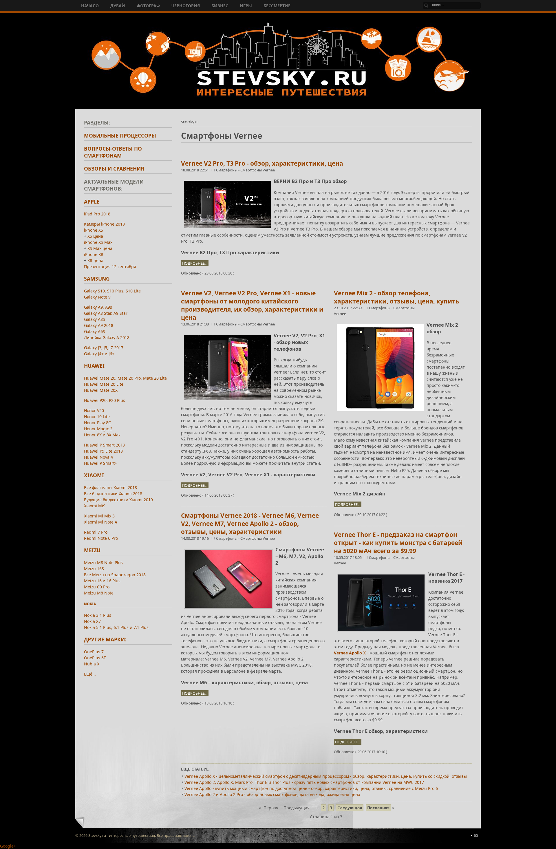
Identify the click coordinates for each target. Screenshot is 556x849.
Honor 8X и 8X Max (102, 435)
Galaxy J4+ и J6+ (99, 353)
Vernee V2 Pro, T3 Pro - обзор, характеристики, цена (262, 163)
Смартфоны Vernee (257, 170)
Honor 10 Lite (97, 416)
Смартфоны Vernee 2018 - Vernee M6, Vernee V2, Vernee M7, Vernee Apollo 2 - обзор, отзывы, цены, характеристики (250, 523)
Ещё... (90, 674)
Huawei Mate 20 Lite (103, 384)
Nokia (90, 603)
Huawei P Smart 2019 (104, 445)
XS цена (95, 236)
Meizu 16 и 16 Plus (102, 580)
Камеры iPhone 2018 (104, 224)
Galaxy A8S (94, 319)
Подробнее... (194, 263)
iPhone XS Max (98, 242)
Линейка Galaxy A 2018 (106, 337)
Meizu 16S (94, 568)
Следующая (349, 807)
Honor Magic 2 (98, 428)
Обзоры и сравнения (114, 168)
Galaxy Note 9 (97, 297)
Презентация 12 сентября (110, 266)
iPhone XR (93, 254)
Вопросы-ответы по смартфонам (113, 152)
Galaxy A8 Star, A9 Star (105, 313)
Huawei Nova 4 (98, 457)
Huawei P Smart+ (100, 463)
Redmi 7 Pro (95, 532)
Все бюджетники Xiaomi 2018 (113, 493)
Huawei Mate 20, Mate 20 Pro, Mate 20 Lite (125, 378)
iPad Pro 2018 (97, 214)
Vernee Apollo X (350, 653)
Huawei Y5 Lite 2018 (103, 451)
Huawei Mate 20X (101, 390)
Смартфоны (227, 170)
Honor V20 (94, 410)
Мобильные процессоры (120, 135)
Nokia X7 (92, 621)
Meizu (92, 550)
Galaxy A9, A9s (98, 307)
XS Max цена (99, 248)
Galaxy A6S (94, 331)
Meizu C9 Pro (96, 587)
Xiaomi (94, 475)
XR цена (95, 260)
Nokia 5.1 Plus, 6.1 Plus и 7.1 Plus (116, 627)
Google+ (8, 846)
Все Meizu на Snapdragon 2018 (115, 574)
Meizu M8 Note (99, 593)
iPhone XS (93, 230)
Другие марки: (105, 639)
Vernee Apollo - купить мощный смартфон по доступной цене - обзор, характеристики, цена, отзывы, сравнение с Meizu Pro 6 (311, 788)
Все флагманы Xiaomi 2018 (110, 487)
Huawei (94, 365)
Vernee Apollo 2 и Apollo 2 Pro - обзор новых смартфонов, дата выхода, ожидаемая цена (272, 794)
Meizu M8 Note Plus (103, 562)
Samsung (97, 278)
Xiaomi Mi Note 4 (100, 522)
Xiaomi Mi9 (94, 505)
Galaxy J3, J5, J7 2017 (103, 347)
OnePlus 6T (95, 657)
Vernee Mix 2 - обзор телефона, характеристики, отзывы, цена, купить (396, 297)
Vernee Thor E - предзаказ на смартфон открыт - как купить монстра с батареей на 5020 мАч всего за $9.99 (398, 542)
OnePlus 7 (94, 651)
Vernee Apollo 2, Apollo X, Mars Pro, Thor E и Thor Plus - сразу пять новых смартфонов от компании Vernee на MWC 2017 (304, 782)
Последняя (378, 807)
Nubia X (91, 664)
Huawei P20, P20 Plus (104, 400)
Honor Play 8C (97, 422)
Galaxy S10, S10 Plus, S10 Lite (112, 291)
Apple (92, 201)
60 (476, 835)
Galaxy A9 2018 (98, 325)
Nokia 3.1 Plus (97, 615)
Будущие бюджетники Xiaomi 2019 (118, 499)
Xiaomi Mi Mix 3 (99, 516)
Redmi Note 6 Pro (101, 538)
